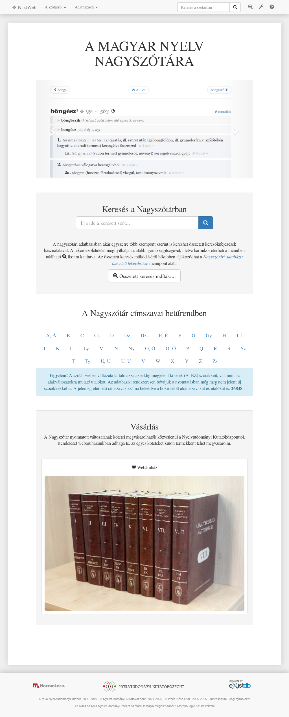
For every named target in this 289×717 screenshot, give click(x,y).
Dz (127, 335)
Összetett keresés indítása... (147, 276)
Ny (131, 348)
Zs (215, 361)
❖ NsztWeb (24, 7)
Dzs (144, 335)
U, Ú (106, 361)
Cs (97, 335)
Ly (86, 348)
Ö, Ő (171, 348)
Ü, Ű (126, 361)
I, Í (240, 335)
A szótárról (54, 7)
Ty (87, 361)
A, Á (51, 335)
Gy (209, 335)
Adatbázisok (85, 7)
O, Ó (150, 348)
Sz (243, 348)
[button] (52, 129)
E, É (163, 335)
